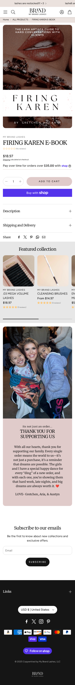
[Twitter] (25, 237)
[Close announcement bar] (71, 2)
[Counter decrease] (6, 181)
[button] (5, 12)
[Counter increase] (20, 181)
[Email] (43, 237)
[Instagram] (41, 621)
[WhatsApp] (37, 237)
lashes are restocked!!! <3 (23, 3)
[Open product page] (18, 271)
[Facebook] (19, 237)
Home (6, 19)
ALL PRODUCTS (20, 19)
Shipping (6, 159)
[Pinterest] (31, 237)
